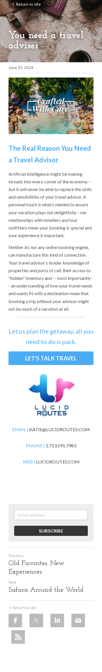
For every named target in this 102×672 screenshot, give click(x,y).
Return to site (28, 4)
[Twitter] (36, 620)
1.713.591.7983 (61, 445)
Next (12, 582)
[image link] (51, 395)
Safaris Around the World (46, 590)
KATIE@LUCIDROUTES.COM (59, 429)
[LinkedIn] (57, 620)
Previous (16, 555)
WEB (28, 461)
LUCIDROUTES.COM (58, 461)
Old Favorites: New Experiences (36, 567)
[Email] (78, 620)
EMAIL (19, 429)
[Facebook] (15, 620)
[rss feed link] (18, 637)
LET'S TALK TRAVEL (51, 358)
